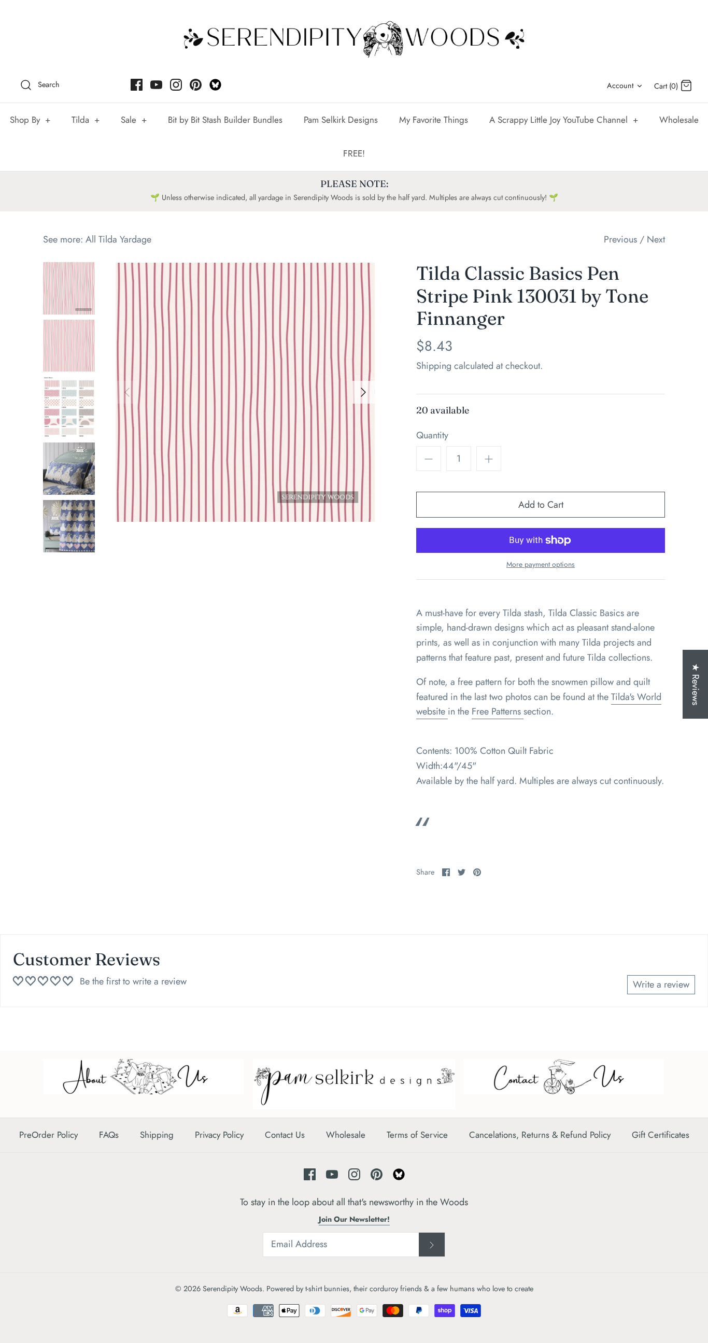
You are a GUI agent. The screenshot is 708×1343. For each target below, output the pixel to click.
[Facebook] (137, 85)
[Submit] (432, 1244)
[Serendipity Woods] (354, 37)
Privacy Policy (219, 1134)
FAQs (109, 1134)
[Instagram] (176, 85)
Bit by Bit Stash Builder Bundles (225, 119)
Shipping (433, 366)
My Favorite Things (433, 119)
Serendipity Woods (232, 1288)
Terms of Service (417, 1134)
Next (656, 239)
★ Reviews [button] (695, 684)
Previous (620, 239)
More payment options (540, 564)
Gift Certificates (660, 1134)
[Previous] (127, 392)
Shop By (30, 119)
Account (620, 85)
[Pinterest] (196, 85)
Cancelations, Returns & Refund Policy (540, 1134)
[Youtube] (156, 85)
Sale (134, 119)
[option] (245, 392)
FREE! (354, 153)
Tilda (86, 119)
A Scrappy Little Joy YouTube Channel (563, 119)
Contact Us (285, 1134)
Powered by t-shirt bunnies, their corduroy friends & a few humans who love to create (399, 1288)
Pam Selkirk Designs (341, 119)
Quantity (432, 435)
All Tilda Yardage (118, 239)
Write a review (661, 984)
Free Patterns (497, 711)
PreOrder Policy (48, 1134)
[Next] (363, 392)
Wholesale (679, 119)
